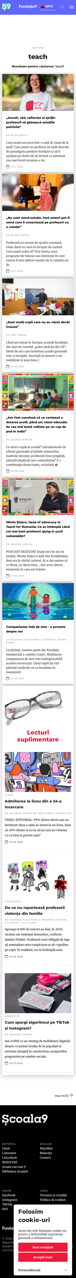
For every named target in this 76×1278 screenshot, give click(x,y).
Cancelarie (9, 1157)
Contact (45, 1157)
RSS (5, 1209)
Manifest (46, 1148)
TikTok (7, 1204)
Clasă (6, 1148)
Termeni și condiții (53, 1195)
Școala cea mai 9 (14, 1167)
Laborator (9, 1153)
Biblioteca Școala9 (15, 1171)
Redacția (46, 1153)
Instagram (9, 1200)
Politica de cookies (53, 1200)
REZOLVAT (9, 1162)
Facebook (8, 1195)
